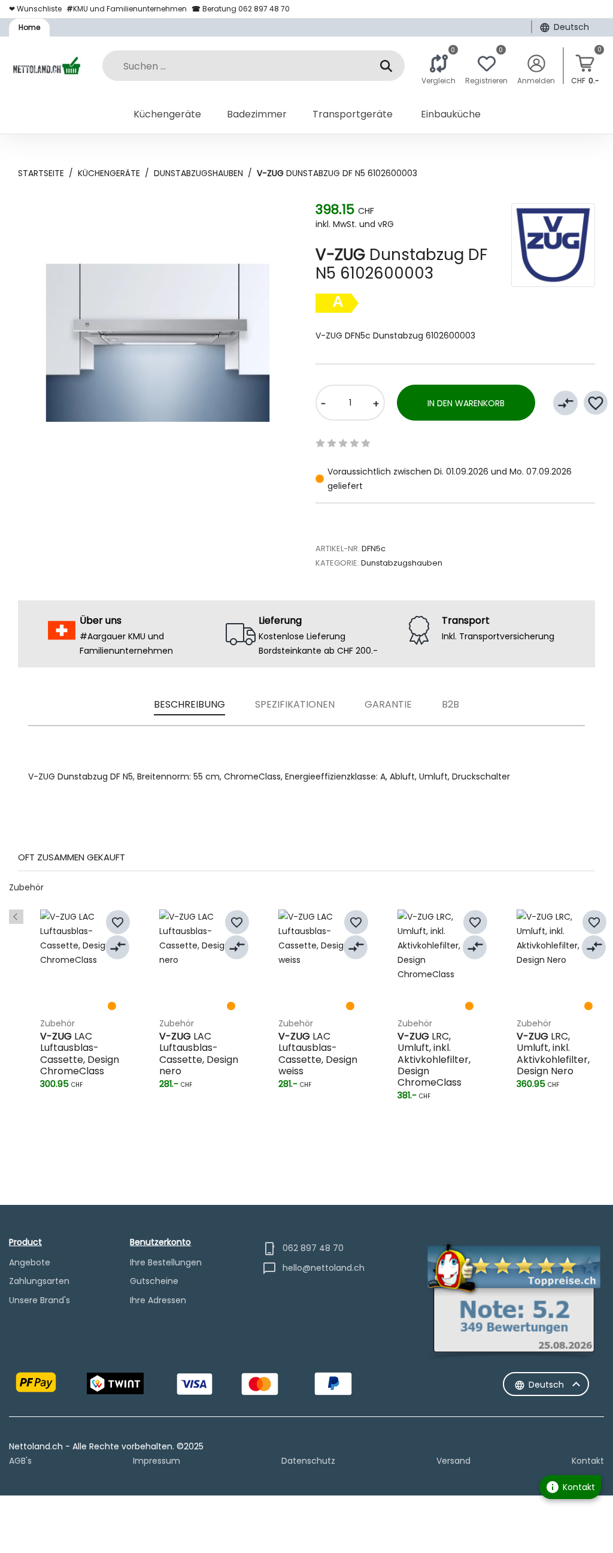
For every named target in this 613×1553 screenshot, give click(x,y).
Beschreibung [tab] (189, 704)
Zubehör (26, 887)
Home (29, 27)
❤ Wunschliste (35, 9)
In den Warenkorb (466, 403)
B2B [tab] (450, 704)
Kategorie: (337, 563)
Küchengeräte (109, 173)
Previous (16, 917)
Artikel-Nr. (337, 548)
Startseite (41, 173)
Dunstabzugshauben (198, 173)
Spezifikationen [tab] (295, 704)
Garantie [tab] (388, 704)
